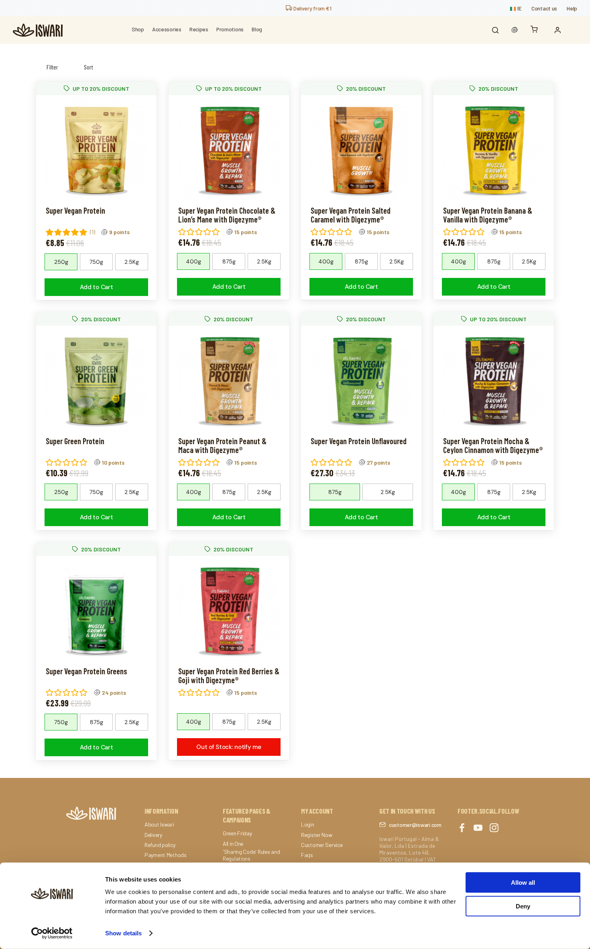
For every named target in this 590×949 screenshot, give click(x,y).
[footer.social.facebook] (462, 828)
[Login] (559, 30)
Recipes (198, 29)
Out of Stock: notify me (228, 747)
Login (307, 824)
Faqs (307, 855)
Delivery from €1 (311, 8)
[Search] (495, 30)
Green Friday (237, 833)
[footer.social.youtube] (478, 828)
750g (96, 261)
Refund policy (159, 845)
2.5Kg (131, 261)
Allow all (523, 882)
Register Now (316, 835)
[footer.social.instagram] (494, 828)
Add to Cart (96, 287)
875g (229, 261)
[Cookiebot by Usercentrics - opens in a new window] (52, 933)
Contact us (544, 8)
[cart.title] (536, 30)
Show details (123, 933)
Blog (257, 29)
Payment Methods (165, 855)
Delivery (153, 835)
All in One (233, 844)
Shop (138, 29)
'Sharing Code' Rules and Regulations (251, 855)
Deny (523, 905)
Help (572, 8)
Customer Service (322, 845)
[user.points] (514, 30)
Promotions (230, 29)
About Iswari (159, 824)
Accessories (166, 29)
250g (61, 261)
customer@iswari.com (415, 824)
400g (193, 261)
